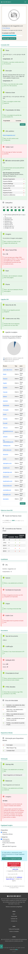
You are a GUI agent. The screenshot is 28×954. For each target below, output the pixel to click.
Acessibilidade (6, 841)
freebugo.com (6, 445)
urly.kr (4, 459)
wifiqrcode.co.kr (7, 450)
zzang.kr (5, 436)
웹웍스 (16, 949)
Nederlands (6, 405)
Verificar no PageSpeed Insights (12, 858)
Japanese (5, 401)
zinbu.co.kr (6, 476)
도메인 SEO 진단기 (7, 369)
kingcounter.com (7, 485)
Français (5, 392)
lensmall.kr (6, 499)
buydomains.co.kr (7, 481)
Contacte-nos (14, 921)
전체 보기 (5, 427)
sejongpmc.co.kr (7, 463)
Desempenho (5, 839)
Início (14, 914)
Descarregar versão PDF (9, 38)
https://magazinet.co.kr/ (9, 135)
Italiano (5, 396)
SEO (3, 844)
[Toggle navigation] (25, 2)
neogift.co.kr (6, 467)
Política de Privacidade (14, 929)
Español (5, 387)
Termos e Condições (14, 931)
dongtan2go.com (7, 472)
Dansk (4, 374)
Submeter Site (14, 918)
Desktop (4, 832)
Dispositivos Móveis (7, 834)
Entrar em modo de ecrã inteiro (14, 864)
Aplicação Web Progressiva (9, 846)
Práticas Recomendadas (8, 842)
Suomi (4, 414)
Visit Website (6, 28)
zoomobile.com (7, 490)
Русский (5, 423)
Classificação (14, 916)
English (5, 383)
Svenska (5, 418)
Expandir (23, 124)
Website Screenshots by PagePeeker (14, 906)
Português (5, 410)
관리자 (14, 951)
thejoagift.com (7, 494)
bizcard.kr (5, 454)
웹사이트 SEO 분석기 (6, 2)
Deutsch (5, 378)
